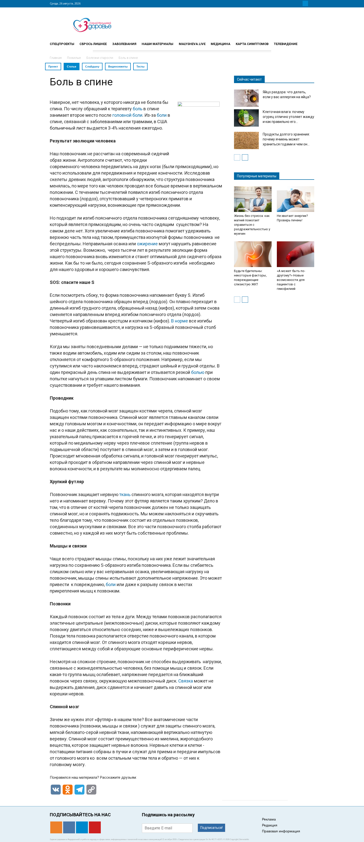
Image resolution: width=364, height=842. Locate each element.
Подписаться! (211, 828)
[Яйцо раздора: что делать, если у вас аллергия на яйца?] (246, 98)
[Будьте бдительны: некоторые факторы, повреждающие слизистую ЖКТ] (253, 254)
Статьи (71, 66)
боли (162, 115)
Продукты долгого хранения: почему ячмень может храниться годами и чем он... (286, 139)
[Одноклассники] (293, 3)
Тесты (140, 66)
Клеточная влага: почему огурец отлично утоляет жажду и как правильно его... (288, 117)
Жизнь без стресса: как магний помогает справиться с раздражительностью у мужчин (252, 224)
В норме (179, 320)
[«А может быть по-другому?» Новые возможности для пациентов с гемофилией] (295, 254)
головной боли (127, 115)
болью (197, 372)
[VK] (299, 3)
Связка (185, 680)
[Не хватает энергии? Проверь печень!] (295, 199)
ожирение (147, 243)
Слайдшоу (92, 66)
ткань (124, 494)
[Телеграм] (305, 3)
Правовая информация (281, 831)
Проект (53, 66)
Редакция (269, 825)
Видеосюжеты (118, 66)
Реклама (269, 819)
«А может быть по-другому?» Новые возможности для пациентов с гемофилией (291, 280)
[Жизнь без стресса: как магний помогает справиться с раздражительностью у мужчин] (253, 199)
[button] (308, 42)
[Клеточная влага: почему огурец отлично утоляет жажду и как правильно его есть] (246, 118)
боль (137, 108)
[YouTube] (311, 3)
